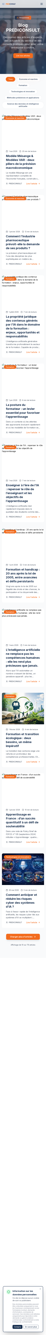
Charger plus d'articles (21, 937)
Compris (17, 1327)
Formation (23, 85)
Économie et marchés (28, 79)
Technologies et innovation (23, 91)
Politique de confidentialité (22, 1322)
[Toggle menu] (41, 3)
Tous (10, 79)
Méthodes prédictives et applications (23, 98)
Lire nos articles (23, 56)
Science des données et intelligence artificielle (23, 105)
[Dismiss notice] (40, 1289)
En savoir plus (31, 1327)
